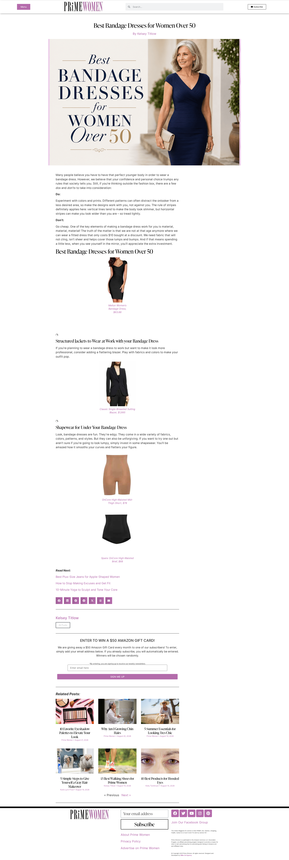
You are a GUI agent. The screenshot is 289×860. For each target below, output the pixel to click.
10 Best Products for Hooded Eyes (160, 780)
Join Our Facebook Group (189, 822)
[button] (59, 600)
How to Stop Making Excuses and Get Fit (83, 583)
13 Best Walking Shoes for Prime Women (117, 780)
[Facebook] (175, 813)
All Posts (63, 625)
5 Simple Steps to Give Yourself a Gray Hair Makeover (74, 782)
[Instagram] (200, 813)
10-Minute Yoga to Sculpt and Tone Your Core (86, 589)
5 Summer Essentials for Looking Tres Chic (160, 730)
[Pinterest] (208, 813)
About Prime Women (135, 835)
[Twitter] (183, 813)
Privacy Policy (131, 841)
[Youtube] (191, 813)
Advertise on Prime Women (140, 848)
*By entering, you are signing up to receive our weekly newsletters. (117, 664)
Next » (126, 795)
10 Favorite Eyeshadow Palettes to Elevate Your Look (74, 732)
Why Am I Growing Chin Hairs (117, 730)
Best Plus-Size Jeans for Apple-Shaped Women (88, 577)
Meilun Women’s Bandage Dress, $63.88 (117, 309)
